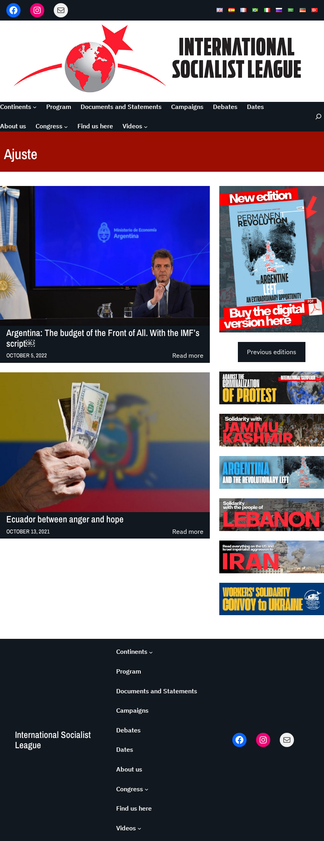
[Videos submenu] (146, 126)
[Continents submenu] (35, 107)
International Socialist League (53, 739)
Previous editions (271, 352)
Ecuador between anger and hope (65, 519)
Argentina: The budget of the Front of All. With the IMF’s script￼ (103, 338)
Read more (187, 356)
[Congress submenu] (66, 126)
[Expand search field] (314, 116)
